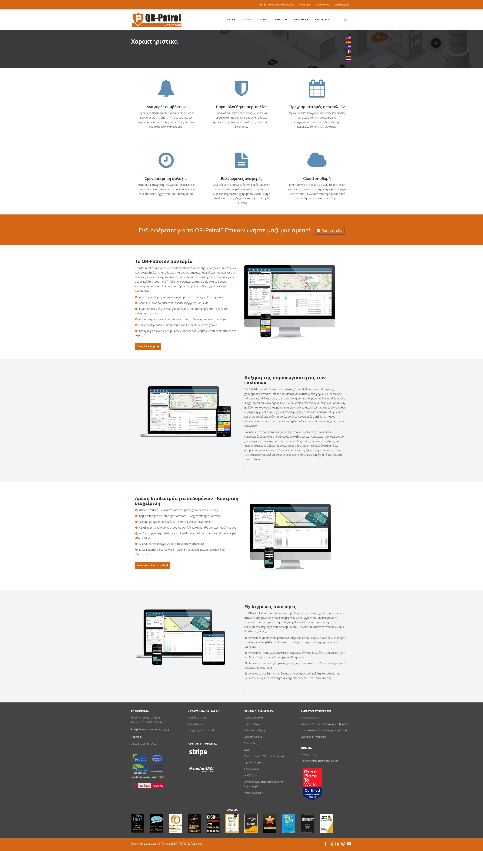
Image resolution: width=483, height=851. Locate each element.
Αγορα (263, 19)
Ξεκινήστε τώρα (147, 346)
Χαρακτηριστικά (253, 717)
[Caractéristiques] (348, 51)
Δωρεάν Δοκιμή (253, 736)
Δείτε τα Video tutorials (151, 565)
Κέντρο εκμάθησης (255, 730)
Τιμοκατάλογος (253, 724)
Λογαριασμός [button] (341, 4)
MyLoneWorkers (310, 717)
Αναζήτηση (250, 775)
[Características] (348, 42)
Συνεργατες (280, 19)
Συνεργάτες (251, 743)
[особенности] (348, 60)
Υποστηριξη (301, 19)
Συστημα (247, 19)
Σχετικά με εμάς (253, 762)
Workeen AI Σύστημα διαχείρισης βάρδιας (325, 724)
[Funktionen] (348, 55)
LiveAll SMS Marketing (313, 736)
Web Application (253, 792)
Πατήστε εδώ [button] (331, 231)
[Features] (348, 37)
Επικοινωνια (322, 19)
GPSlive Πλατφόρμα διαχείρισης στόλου (324, 730)
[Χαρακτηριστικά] (348, 46)
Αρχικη (231, 19)
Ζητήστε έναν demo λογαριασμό (277, 4)
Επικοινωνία (322, 4)
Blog (247, 749)
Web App (305, 4)
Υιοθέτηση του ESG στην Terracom (264, 756)
